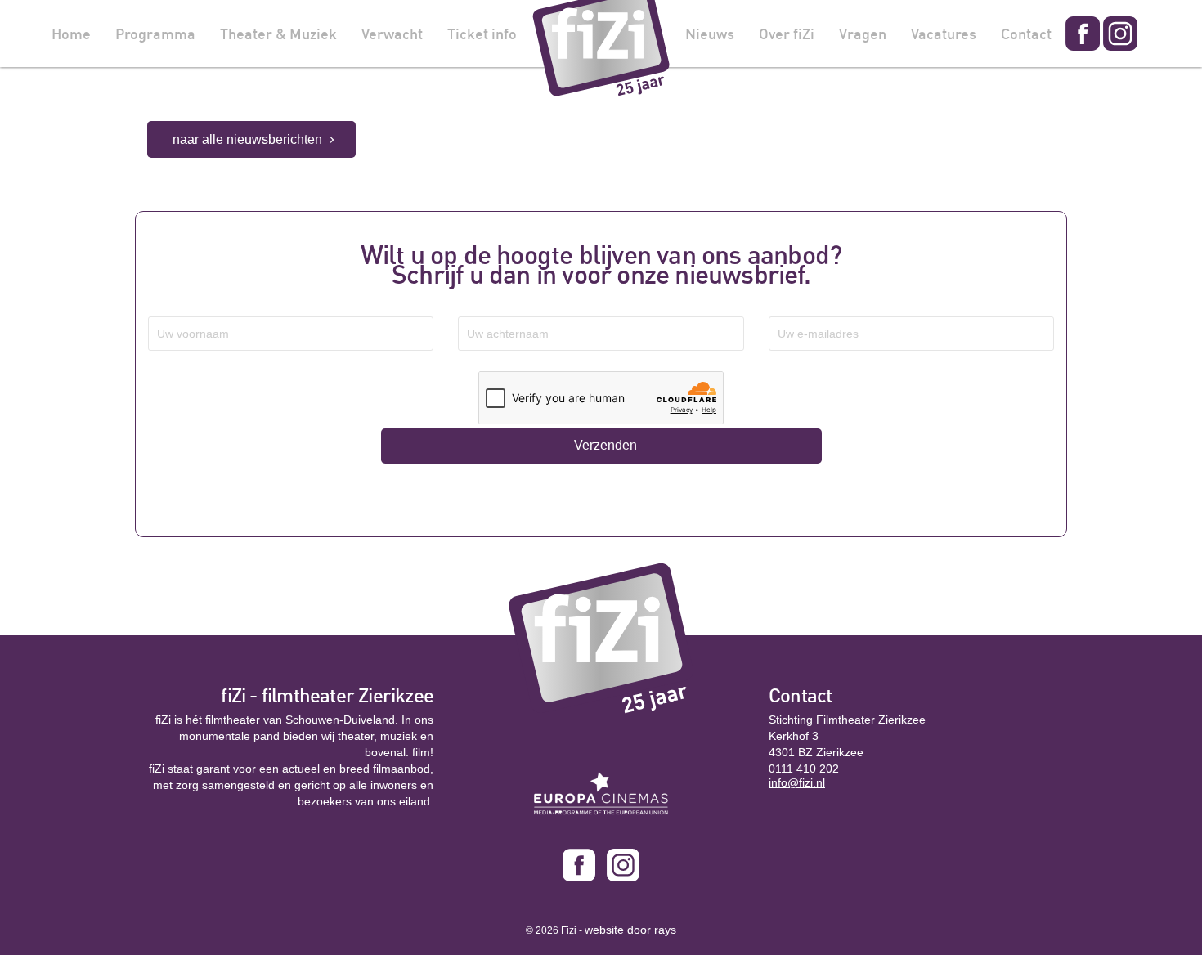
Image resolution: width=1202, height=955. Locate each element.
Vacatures (943, 34)
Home (71, 34)
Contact (1026, 34)
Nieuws (709, 34)
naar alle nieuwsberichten (247, 139)
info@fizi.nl (797, 782)
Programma (155, 34)
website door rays (630, 929)
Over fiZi (786, 34)
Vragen (862, 34)
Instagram (1120, 33)
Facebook (1082, 33)
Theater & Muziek (278, 34)
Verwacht (392, 34)
